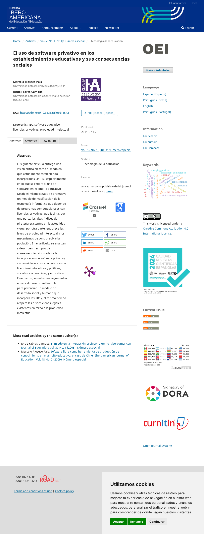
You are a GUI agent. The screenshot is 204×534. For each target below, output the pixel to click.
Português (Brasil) (155, 100)
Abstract (15, 141)
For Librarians (151, 148)
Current (12, 28)
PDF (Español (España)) (101, 113)
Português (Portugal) (157, 112)
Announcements (53, 28)
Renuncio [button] (136, 521)
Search (189, 28)
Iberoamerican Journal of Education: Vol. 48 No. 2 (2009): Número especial (75, 357)
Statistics (31, 141)
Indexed (92, 28)
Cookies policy (64, 491)
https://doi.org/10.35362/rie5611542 (44, 112)
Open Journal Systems (158, 446)
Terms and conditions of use (33, 491)
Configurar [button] (157, 521)
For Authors (150, 142)
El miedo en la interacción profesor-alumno (80, 343)
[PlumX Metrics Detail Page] (89, 271)
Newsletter (112, 28)
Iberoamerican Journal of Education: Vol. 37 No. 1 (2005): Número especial (76, 345)
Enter (193, 3)
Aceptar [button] (118, 521)
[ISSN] (50, 481)
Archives (29, 28)
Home (17, 41)
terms (109, 191)
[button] (92, 234)
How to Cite (49, 141)
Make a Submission (158, 70)
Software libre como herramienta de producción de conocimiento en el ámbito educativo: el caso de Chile (70, 353)
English (148, 106)
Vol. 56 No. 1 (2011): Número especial (62, 41)
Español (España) (154, 94)
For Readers (150, 136)
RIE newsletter (177, 3)
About (74, 28)
